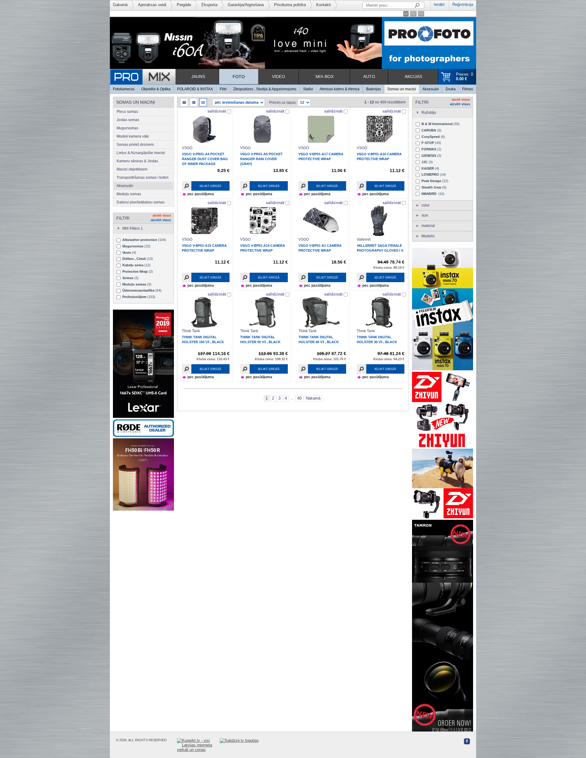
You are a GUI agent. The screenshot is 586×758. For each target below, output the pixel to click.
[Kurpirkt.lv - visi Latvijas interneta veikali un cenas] (198, 745)
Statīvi (308, 89)
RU (413, 14)
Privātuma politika (290, 4)
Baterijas (373, 89)
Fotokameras (124, 89)
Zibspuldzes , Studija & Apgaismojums (264, 89)
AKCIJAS (413, 76)
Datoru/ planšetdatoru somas (141, 202)
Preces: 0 (464, 76)
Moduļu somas (129, 194)
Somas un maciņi (401, 89)
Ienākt (439, 4)
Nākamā (313, 398)
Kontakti (323, 4)
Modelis (428, 236)
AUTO (369, 76)
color (425, 205)
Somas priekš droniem (135, 144)
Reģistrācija (462, 4)
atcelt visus (162, 215)
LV (406, 14)
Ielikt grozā (210, 186)
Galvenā (120, 4)
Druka (451, 89)
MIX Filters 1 (132, 228)
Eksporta (209, 4)
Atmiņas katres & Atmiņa (340, 89)
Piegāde (184, 4)
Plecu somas (127, 112)
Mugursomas (127, 128)
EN (421, 14)
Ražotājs (428, 112)
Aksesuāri (430, 89)
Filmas (467, 89)
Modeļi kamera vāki (133, 136)
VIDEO (278, 76)
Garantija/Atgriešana (246, 4)
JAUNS (198, 76)
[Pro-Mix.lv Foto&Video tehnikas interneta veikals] (142, 76)
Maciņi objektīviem (132, 169)
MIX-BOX (325, 76)
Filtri (223, 89)
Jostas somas (128, 120)
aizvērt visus (161, 220)
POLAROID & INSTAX (195, 89)
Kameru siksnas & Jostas (137, 161)
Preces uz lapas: (283, 102)
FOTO (239, 76)
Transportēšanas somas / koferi (142, 177)
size (424, 215)
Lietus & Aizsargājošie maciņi (141, 153)
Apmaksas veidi (152, 4)
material (428, 226)
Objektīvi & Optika (156, 89)
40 (299, 398)
